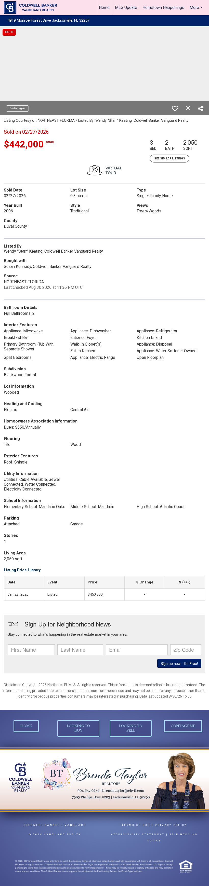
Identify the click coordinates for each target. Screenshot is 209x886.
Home (104, 7)
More (197, 10)
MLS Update (126, 7)
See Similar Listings (169, 158)
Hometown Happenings (163, 7)
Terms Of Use (136, 825)
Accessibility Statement (138, 834)
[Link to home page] (33, 7)
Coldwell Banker (42, 825)
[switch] (175, 108)
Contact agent (17, 108)
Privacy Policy (171, 825)
